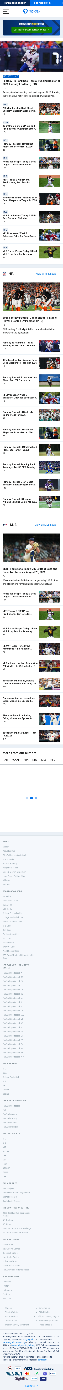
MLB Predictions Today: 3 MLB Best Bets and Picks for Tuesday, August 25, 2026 (19, 218)
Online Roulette (9, 1261)
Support (6, 847)
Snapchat (7, 1298)
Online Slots (8, 1245)
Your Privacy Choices (48, 1320)
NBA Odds (7, 905)
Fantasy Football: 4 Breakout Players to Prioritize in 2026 (18, 145)
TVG (4, 1110)
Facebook (7, 1282)
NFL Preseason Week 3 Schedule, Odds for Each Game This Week (19, 236)
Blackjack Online (10, 1253)
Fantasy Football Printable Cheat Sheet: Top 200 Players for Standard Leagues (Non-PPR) (20, 380)
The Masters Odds (11, 934)
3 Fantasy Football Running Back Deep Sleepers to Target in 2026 (20, 199)
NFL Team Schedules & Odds (15, 1233)
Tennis (6, 1164)
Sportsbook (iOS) (10, 1197)
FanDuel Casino (10, 1114)
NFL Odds (7, 896)
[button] (31, 30)
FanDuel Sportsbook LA (13, 1011)
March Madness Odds (12, 922)
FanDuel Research (15, 2)
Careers (8, 1308)
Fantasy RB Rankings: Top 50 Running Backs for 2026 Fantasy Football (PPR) (31, 82)
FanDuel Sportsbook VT (13, 1053)
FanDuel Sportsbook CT (13, 990)
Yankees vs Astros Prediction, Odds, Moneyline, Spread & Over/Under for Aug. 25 (19, 701)
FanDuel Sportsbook (11, 1106)
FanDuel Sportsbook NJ (13, 1027)
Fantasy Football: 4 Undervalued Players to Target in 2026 (20, 448)
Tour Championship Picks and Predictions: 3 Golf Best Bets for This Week (20, 129)
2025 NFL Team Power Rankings (17, 1228)
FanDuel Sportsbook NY (13, 1032)
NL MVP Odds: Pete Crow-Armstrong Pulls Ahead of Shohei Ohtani (17, 649)
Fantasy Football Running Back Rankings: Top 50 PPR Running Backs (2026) (19, 467)
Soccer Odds (8, 943)
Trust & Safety (11, 1312)
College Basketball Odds (14, 917)
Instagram (7, 1290)
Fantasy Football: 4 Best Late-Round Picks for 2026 (18, 413)
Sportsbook (41, 2)
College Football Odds (12, 913)
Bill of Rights (44, 1312)
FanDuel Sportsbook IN (12, 1006)
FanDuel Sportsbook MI (13, 1019)
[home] (31, 11)
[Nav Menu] (6, 11)
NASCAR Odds (9, 947)
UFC (4, 1085)
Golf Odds (7, 930)
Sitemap (6, 884)
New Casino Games (11, 1249)
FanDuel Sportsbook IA (12, 998)
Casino (6, 1094)
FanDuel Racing (10, 1118)
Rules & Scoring (10, 863)
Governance (44, 1308)
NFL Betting (8, 1220)
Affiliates (6, 880)
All (6, 759)
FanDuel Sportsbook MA (13, 1015)
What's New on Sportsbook (14, 855)
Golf (4, 1160)
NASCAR (6, 1168)
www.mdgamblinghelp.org (23, 1345)
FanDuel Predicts (10, 1127)
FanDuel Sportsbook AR (13, 973)
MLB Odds (7, 909)
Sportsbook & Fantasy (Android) (16, 1193)
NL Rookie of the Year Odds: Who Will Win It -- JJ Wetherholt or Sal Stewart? (20, 666)
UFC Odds (7, 938)
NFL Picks (7, 1224)
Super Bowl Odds (10, 901)
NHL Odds (7, 926)
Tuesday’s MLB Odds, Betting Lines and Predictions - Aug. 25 (19, 682)
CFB (4, 1155)
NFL (52, 759)
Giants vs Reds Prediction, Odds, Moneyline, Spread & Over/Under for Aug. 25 (17, 718)
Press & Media (45, 1325)
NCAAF (15, 759)
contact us (42, 1360)
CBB (4, 1176)
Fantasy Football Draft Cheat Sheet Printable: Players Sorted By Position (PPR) (19, 485)
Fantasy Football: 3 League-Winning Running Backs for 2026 (20, 500)
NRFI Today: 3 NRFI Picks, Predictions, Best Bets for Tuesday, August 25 (16, 182)
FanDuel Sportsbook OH (13, 1036)
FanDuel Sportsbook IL (12, 1002)
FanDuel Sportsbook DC (13, 994)
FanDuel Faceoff (10, 1123)
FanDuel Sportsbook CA (13, 981)
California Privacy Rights (48, 1316)
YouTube (6, 1294)
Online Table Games (12, 1265)
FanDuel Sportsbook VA (13, 1048)
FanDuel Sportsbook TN (13, 1044)
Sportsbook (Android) (12, 1201)
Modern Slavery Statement (14, 872)
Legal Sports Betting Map (14, 876)
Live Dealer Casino (11, 1257)
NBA (25, 759)
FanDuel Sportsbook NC (13, 1023)
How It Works (8, 859)
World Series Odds (11, 951)
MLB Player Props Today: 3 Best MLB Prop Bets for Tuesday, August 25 (20, 254)
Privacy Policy (11, 1316)
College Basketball (11, 1077)
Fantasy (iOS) (9, 1188)
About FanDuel (9, 851)
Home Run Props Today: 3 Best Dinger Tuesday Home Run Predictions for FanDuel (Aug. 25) (19, 165)
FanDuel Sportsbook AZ (13, 977)
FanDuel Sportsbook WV (13, 1057)
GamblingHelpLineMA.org (14, 1342)
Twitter (6, 1286)
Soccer (6, 1090)
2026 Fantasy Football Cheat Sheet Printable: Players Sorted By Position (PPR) (19, 111)
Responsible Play (10, 868)
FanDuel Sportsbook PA (13, 1040)
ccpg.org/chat (29, 1339)
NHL (34, 759)
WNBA (5, 1172)
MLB (44, 759)
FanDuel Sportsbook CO (13, 985)
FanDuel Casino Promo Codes (16, 1270)
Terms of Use (11, 1320)
